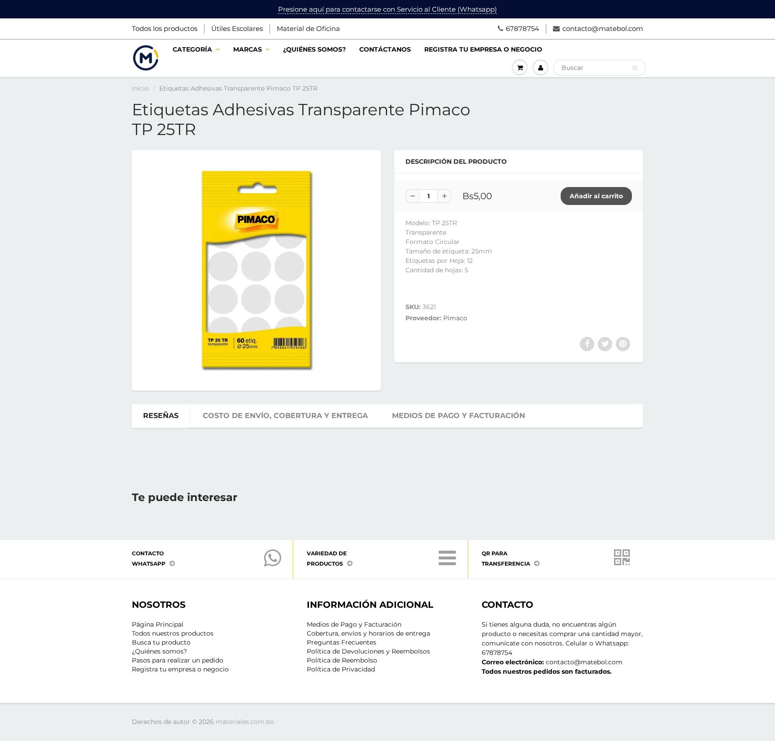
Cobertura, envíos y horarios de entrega (368, 633)
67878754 (522, 28)
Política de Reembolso (342, 660)
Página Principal (157, 624)
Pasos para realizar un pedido (177, 660)
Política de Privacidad (341, 669)
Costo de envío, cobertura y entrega (285, 415)
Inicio (140, 88)
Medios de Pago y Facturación (354, 624)
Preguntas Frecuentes (341, 642)
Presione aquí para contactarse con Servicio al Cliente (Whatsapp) (387, 9)
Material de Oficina (308, 28)
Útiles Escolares (237, 28)
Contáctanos (385, 49)
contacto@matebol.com (602, 28)
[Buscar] (635, 68)
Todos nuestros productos (172, 633)
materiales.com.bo (245, 722)
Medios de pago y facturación (458, 415)
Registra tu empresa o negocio (483, 49)
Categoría (192, 49)
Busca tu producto (161, 642)
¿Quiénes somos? (314, 49)
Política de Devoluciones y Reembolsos (368, 651)
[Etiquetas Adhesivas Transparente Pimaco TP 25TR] (256, 269)
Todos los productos (164, 28)
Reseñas (161, 415)
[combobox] (599, 68)
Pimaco (455, 318)
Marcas (247, 49)
